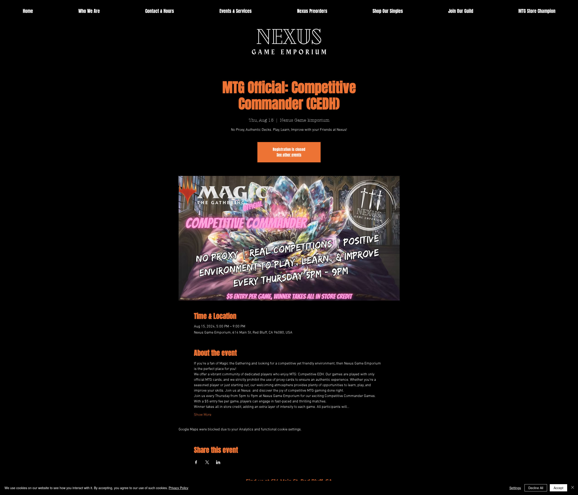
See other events (289, 154)
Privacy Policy (178, 488)
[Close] (572, 487)
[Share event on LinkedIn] (218, 462)
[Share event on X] (207, 462)
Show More (202, 415)
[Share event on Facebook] (196, 462)
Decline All (535, 488)
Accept (558, 488)
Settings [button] (515, 488)
